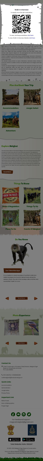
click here (30, 35)
